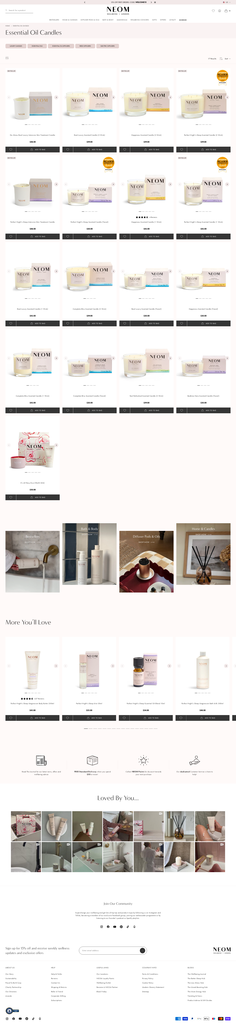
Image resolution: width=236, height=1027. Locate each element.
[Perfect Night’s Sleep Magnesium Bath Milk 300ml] (202, 664)
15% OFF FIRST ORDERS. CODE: (118, 2)
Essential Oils (37, 46)
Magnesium (122, 20)
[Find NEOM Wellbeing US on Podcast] (134, 926)
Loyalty (172, 20)
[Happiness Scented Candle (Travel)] (203, 269)
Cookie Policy (147, 983)
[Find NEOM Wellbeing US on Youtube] (114, 926)
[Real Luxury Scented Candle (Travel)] (146, 269)
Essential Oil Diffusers (61, 46)
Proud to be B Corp (13, 983)
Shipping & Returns (59, 987)
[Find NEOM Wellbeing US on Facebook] (108, 926)
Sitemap (145, 991)
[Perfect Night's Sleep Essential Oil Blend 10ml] (146, 664)
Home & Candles (69, 20)
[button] (26, 826)
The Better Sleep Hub (196, 978)
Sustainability (11, 978)
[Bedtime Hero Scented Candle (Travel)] (203, 356)
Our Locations (102, 974)
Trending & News (195, 996)
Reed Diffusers (85, 46)
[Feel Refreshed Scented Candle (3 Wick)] (146, 356)
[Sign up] (142, 950)
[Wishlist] (213, 11)
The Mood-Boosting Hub (198, 987)
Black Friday (102, 991)
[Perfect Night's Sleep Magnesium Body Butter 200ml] (32, 664)
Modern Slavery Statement (153, 987)
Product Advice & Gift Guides (200, 1000)
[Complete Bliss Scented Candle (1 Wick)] (32, 356)
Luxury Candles (16, 46)
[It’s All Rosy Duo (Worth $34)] (32, 443)
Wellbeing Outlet (104, 983)
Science (183, 20)
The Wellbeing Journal (197, 974)
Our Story (9, 974)
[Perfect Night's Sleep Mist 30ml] (89, 664)
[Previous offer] (85, 2)
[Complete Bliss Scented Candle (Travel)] (89, 356)
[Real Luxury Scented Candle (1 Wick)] (32, 269)
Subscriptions (56, 1000)
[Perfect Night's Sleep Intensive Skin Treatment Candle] (32, 182)
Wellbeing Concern (140, 20)
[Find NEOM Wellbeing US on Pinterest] (121, 926)
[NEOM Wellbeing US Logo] (118, 11)
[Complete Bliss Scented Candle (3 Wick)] (89, 269)
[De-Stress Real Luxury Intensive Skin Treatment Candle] (32, 95)
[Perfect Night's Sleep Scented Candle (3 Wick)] (203, 95)
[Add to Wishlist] (10, 149)
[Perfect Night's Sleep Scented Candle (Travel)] (89, 182)
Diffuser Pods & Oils (90, 20)
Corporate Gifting (58, 996)
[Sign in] (219, 10)
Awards (8, 996)
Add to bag (40, 149)
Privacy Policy (147, 978)
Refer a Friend (57, 991)
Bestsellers (54, 20)
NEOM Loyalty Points (105, 978)
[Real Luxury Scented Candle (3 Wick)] (89, 95)
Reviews (54, 978)
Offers (163, 20)
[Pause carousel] (155, 2)
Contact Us (55, 983)
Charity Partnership (13, 987)
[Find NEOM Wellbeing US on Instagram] (101, 926)
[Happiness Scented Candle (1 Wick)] (146, 182)
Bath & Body (108, 20)
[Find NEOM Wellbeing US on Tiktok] (127, 926)
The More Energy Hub (197, 991)
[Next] (56, 97)
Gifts (154, 20)
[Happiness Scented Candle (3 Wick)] (146, 95)
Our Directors (11, 991)
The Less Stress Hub (196, 983)
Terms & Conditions (150, 974)
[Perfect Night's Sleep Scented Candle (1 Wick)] (203, 182)
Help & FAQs (56, 974)
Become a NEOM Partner (107, 987)
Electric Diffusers (108, 46)
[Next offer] (151, 2)
